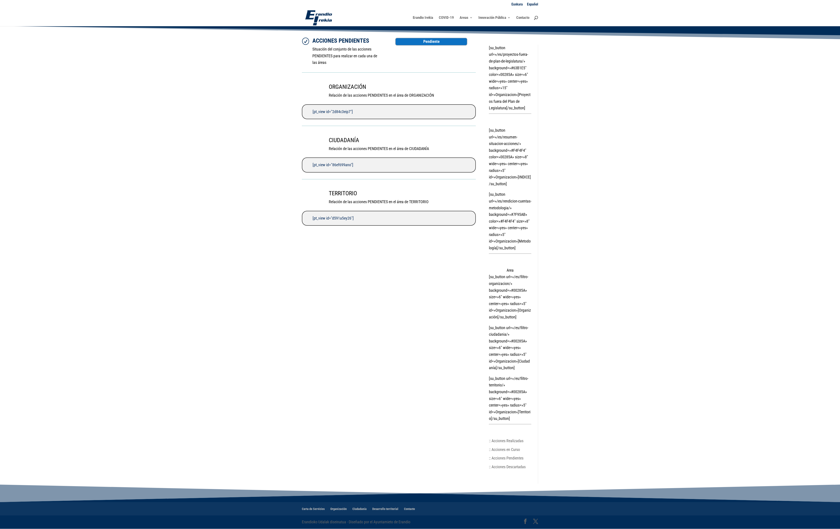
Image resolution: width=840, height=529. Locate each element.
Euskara (517, 4)
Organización (338, 509)
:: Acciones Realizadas (506, 440)
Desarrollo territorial (385, 509)
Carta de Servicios (313, 509)
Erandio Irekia (423, 18)
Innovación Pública (492, 18)
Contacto (522, 18)
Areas (464, 18)
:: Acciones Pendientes (506, 458)
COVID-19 (446, 18)
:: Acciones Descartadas (507, 466)
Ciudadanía (359, 509)
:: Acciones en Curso (504, 449)
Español (532, 4)
